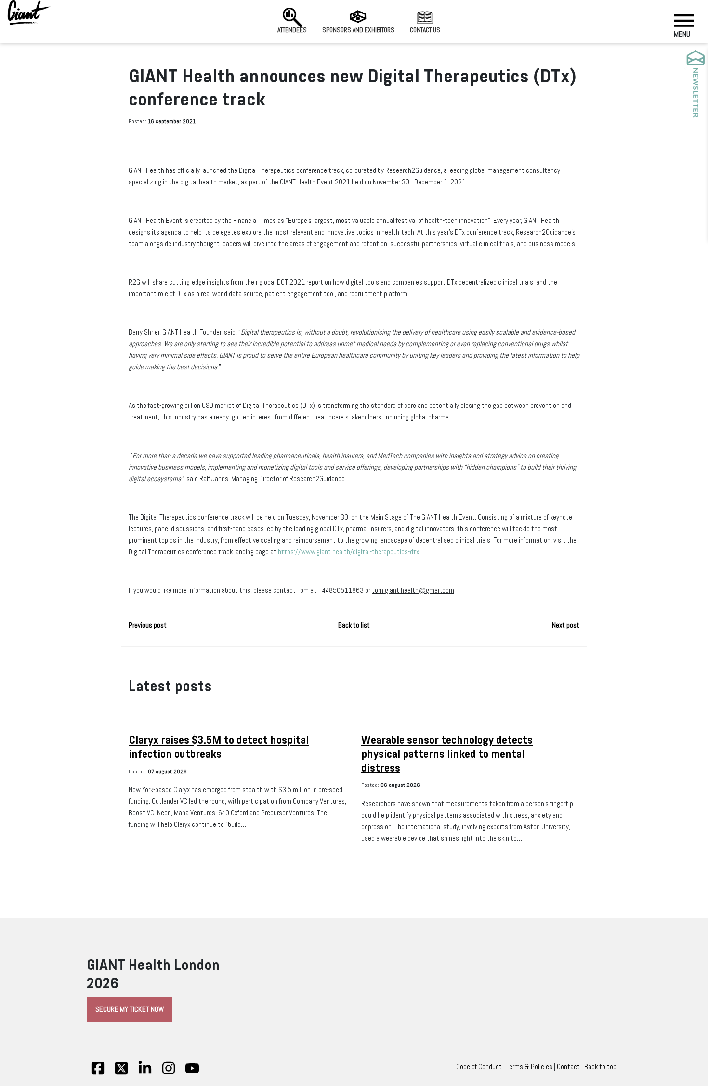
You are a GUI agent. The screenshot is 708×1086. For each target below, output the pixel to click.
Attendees (292, 30)
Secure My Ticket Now (129, 1009)
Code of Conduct (479, 1066)
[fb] (98, 1073)
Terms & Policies (529, 1066)
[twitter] (121, 1073)
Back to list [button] (354, 625)
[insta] (168, 1073)
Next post (565, 625)
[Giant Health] (29, 12)
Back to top (600, 1066)
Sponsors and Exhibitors (358, 30)
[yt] (192, 1073)
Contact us (425, 30)
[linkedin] (145, 1073)
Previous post (148, 625)
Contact (568, 1066)
